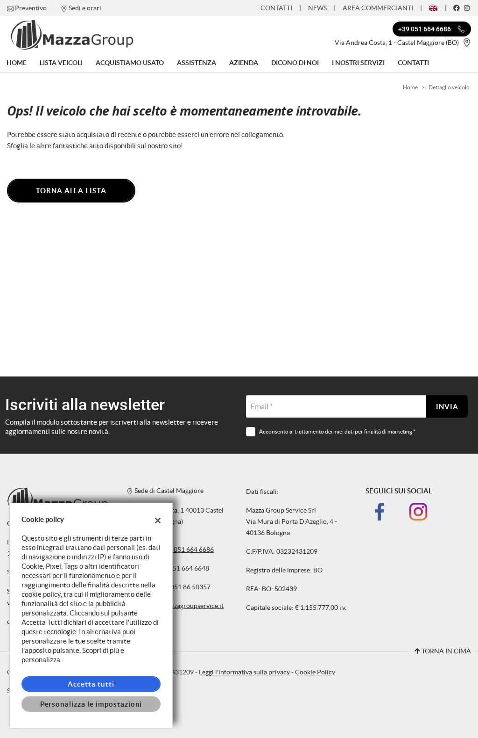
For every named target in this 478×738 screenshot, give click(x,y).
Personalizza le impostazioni (91, 704)
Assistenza (196, 62)
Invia (447, 407)
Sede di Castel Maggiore (168, 490)
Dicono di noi (295, 62)
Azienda (243, 62)
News (317, 8)
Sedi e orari (85, 8)
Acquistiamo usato (130, 62)
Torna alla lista (71, 191)
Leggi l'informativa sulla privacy (244, 672)
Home (17, 62)
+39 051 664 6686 (187, 549)
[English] (433, 7)
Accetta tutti (91, 684)
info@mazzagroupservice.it (185, 605)
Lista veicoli (61, 62)
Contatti (276, 8)
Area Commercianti (378, 8)
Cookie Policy (315, 672)
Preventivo (31, 8)
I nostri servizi (358, 62)
